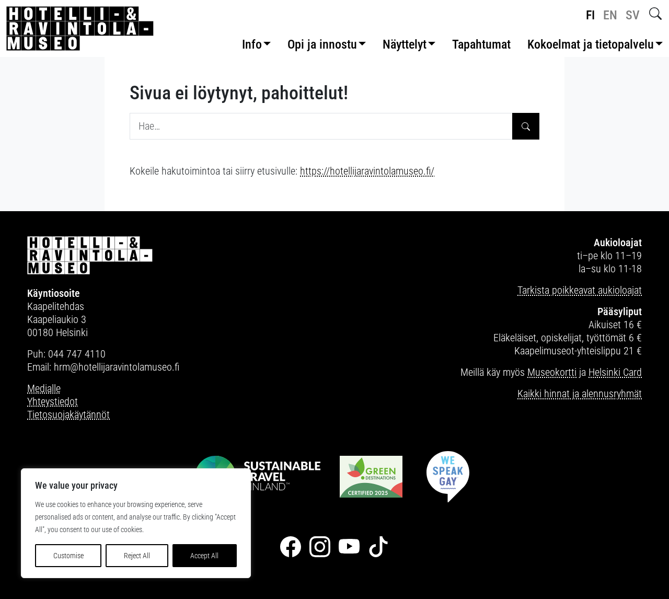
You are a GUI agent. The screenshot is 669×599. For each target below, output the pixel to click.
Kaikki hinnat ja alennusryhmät (579, 393)
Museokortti (551, 372)
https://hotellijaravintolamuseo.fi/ (367, 171)
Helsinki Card (615, 372)
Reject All (137, 555)
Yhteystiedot (52, 401)
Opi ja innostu (322, 44)
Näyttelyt (404, 44)
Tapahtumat (481, 44)
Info (252, 44)
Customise (68, 555)
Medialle (44, 388)
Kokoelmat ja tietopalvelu (590, 44)
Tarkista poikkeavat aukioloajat (579, 290)
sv (633, 15)
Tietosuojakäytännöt (68, 414)
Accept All (204, 555)
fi (590, 15)
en (610, 15)
